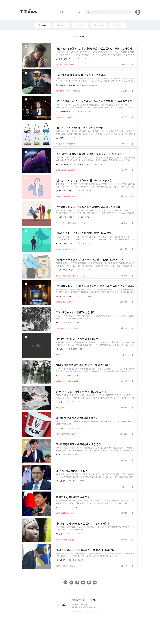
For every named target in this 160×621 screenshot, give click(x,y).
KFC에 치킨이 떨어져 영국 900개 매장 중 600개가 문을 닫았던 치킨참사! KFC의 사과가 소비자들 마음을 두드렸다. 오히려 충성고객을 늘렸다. (95, 422)
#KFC (58, 434)
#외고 (63, 302)
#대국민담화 (65, 513)
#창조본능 (59, 65)
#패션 (58, 144)
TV (79, 11)
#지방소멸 (76, 91)
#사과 (73, 513)
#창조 (66, 65)
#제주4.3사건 (60, 328)
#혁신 (72, 65)
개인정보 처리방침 (78, 600)
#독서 (69, 117)
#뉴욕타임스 (60, 408)
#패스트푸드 (65, 434)
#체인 (73, 434)
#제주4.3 (70, 328)
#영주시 (68, 91)
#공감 (63, 117)
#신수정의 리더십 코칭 (70, 196)
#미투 (58, 355)
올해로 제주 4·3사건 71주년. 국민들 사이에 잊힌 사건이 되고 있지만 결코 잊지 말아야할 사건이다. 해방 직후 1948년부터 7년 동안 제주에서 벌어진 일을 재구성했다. (95, 317)
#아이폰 (64, 170)
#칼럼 (58, 302)
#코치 (63, 144)
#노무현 (58, 566)
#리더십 (82, 196)
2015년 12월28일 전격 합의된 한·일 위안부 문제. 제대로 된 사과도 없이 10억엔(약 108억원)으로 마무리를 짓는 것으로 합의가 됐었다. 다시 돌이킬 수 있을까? (95, 528)
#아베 (65, 540)
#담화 (58, 513)
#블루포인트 (60, 91)
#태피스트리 (71, 144)
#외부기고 (70, 302)
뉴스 (61, 11)
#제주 (76, 328)
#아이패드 (71, 170)
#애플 (58, 170)
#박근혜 (58, 540)
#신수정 (58, 196)
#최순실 (71, 540)
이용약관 (93, 600)
